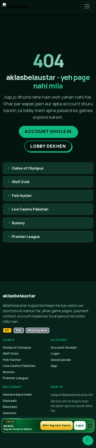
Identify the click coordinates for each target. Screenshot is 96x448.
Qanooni (9, 413)
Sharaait (10, 401)
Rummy (9, 372)
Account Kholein (48, 131)
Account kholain (64, 347)
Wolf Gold (10, 353)
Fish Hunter (12, 360)
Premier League (15, 378)
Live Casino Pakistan (19, 366)
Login (55, 353)
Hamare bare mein (17, 394)
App (54, 366)
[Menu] (87, 6)
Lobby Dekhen (48, 146)
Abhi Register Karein (56, 426)
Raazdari (10, 407)
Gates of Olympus (17, 347)
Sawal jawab (61, 360)
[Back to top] (87, 440)
